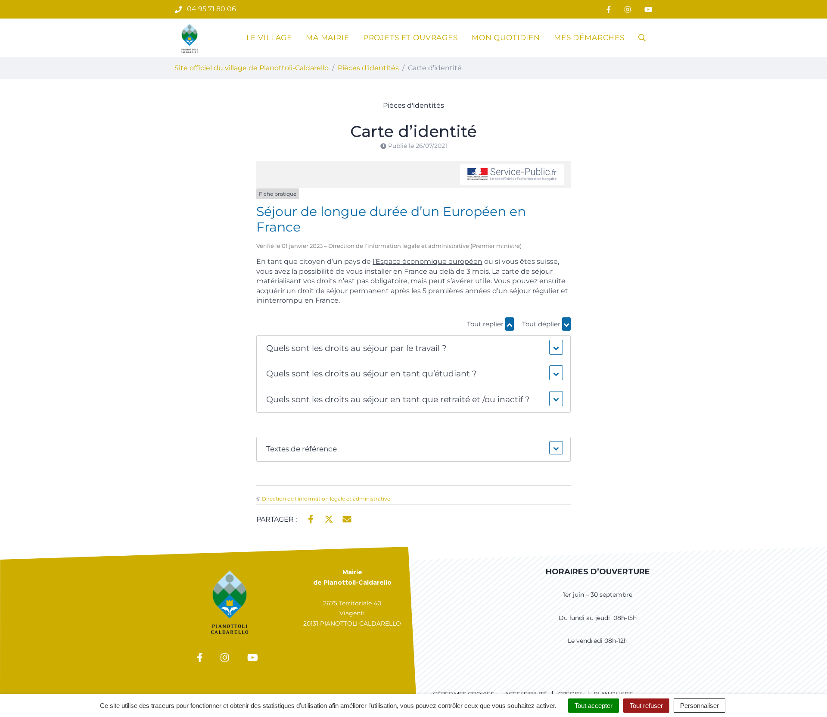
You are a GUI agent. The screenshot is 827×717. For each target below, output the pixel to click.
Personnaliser (699, 705)
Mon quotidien (506, 37)
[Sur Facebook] (310, 518)
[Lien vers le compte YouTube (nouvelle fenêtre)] (648, 9)
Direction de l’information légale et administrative (326, 498)
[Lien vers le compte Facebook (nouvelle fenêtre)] (609, 9)
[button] (413, 348)
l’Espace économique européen (427, 261)
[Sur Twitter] (328, 518)
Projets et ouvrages (410, 37)
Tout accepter (593, 705)
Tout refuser (646, 705)
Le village (269, 37)
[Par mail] (347, 518)
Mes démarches (589, 37)
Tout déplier (542, 324)
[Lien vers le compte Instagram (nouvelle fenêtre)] (627, 9)
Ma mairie (327, 37)
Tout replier (486, 324)
